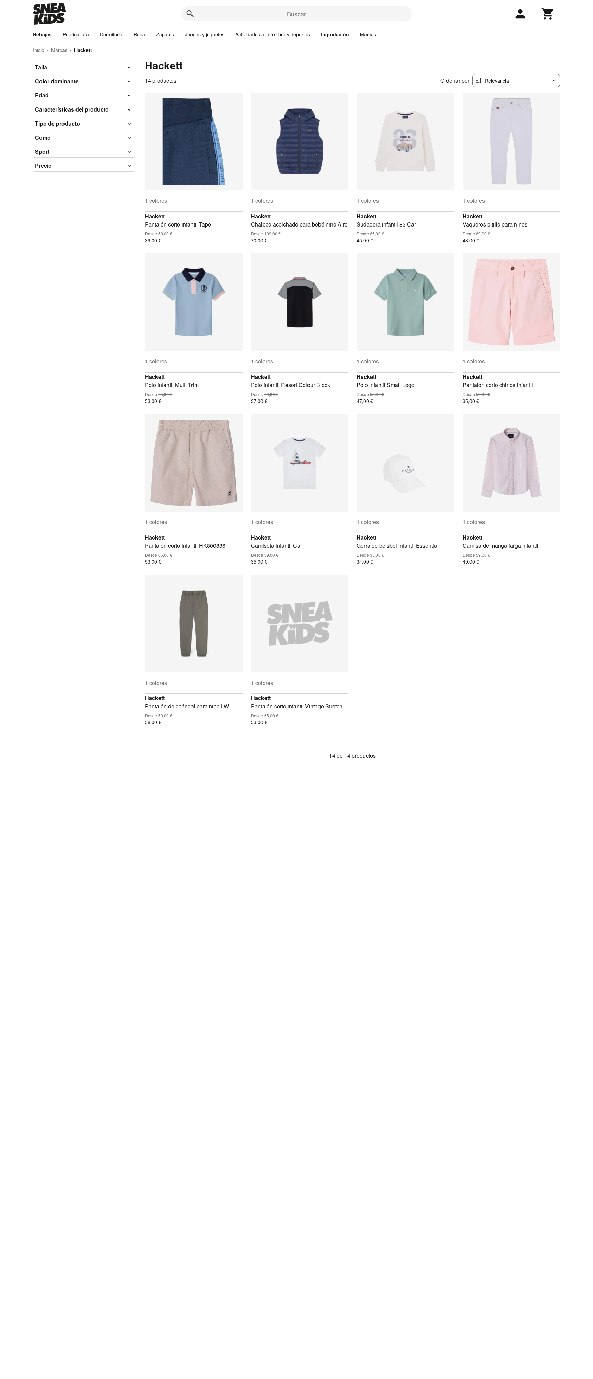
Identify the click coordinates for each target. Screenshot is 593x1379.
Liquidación (335, 34)
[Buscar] (190, 13)
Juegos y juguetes (204, 34)
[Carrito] (548, 14)
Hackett (155, 216)
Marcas (368, 34)
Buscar (296, 13)
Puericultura (76, 34)
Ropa (139, 34)
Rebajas (42, 34)
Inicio (38, 50)
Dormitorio (111, 34)
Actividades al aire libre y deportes (272, 34)
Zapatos (165, 34)
